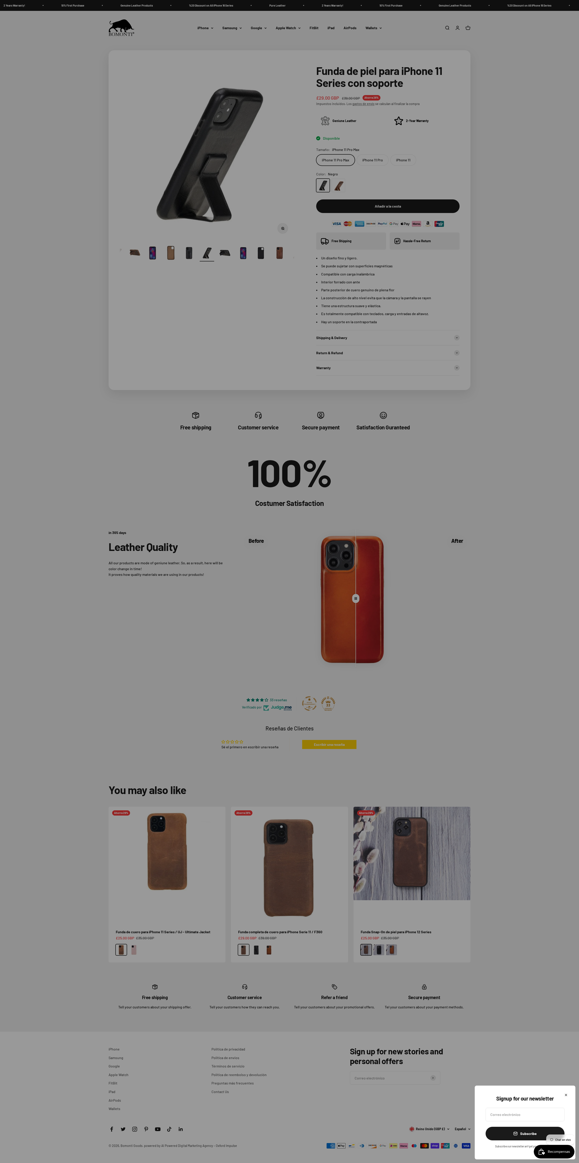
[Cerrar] (566, 1095)
